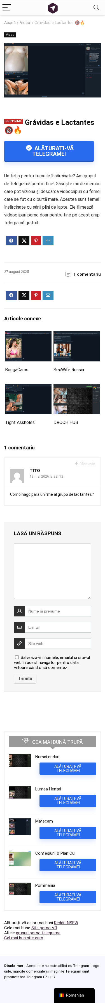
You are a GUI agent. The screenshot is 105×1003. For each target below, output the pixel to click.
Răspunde (87, 464)
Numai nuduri (47, 756)
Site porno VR (44, 927)
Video (25, 22)
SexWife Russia (68, 369)
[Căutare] (96, 7)
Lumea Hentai (48, 789)
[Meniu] (6, 7)
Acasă (10, 22)
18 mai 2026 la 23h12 (46, 476)
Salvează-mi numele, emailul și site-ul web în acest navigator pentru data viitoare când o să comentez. (52, 662)
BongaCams (16, 369)
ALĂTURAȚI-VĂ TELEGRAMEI (53, 151)
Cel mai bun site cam (23, 937)
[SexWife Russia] (76, 335)
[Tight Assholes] (28, 387)
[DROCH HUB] (76, 387)
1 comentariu (87, 274)
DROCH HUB (65, 422)
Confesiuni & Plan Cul (55, 853)
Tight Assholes (20, 422)
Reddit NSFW (66, 922)
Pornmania (45, 885)
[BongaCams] (28, 335)
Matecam (44, 821)
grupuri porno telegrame (38, 932)
